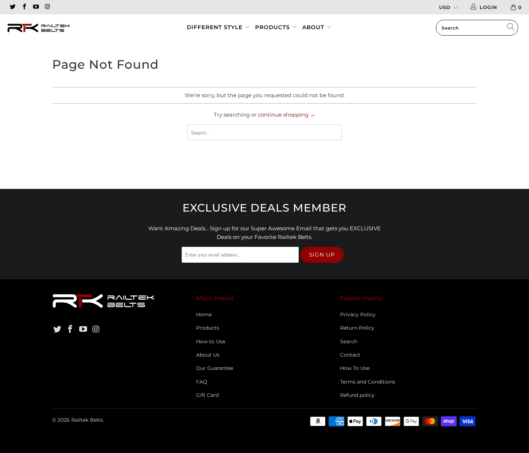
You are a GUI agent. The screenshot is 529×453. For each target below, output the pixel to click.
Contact (350, 355)
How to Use (210, 341)
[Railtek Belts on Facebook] (24, 7)
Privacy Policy (358, 314)
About (313, 27)
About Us (208, 355)
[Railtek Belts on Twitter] (12, 7)
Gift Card (207, 395)
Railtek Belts (87, 420)
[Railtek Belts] (46, 28)
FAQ (201, 382)
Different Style (215, 27)
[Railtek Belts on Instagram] (47, 7)
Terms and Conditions (367, 382)
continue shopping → (286, 114)
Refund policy (357, 395)
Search (348, 341)
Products (273, 27)
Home (204, 314)
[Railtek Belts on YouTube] (35, 7)
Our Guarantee (214, 368)
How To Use (355, 368)
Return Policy (357, 328)
